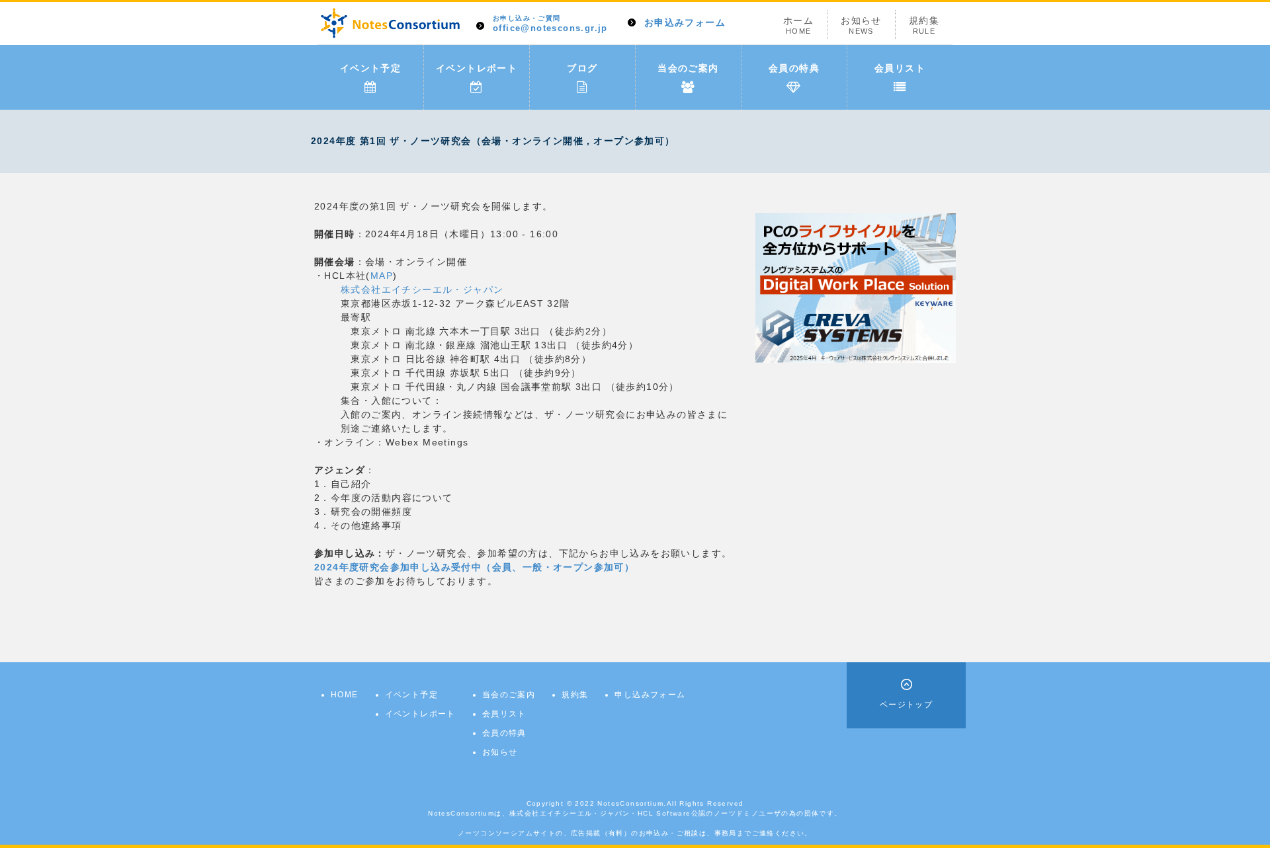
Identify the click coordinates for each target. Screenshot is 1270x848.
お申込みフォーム (685, 22)
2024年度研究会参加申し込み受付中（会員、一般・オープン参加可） (474, 567)
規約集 (924, 25)
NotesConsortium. (631, 803)
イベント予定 (370, 68)
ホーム (798, 25)
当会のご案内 (687, 68)
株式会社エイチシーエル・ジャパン (422, 289)
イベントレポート (476, 68)
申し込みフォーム (649, 694)
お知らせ (861, 25)
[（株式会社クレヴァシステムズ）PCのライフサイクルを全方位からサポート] (855, 287)
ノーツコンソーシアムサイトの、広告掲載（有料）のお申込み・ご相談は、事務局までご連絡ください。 (635, 833)
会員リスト (899, 68)
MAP (381, 275)
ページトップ (906, 704)
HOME (345, 694)
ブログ (582, 68)
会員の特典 (794, 68)
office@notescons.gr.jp (550, 24)
